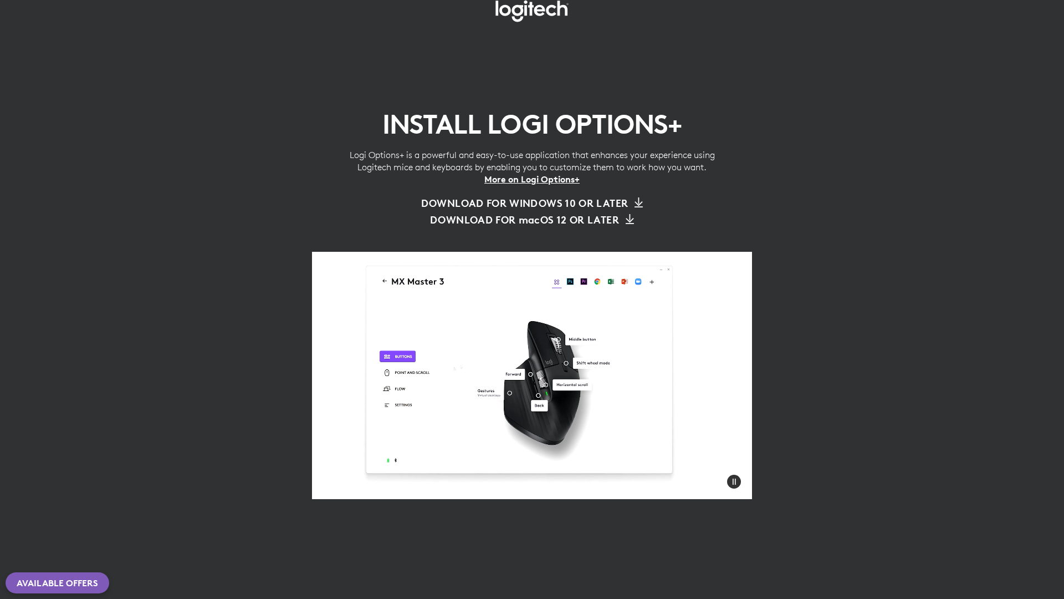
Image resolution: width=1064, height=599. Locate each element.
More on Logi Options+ (532, 179)
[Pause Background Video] (734, 481)
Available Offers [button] (57, 582)
